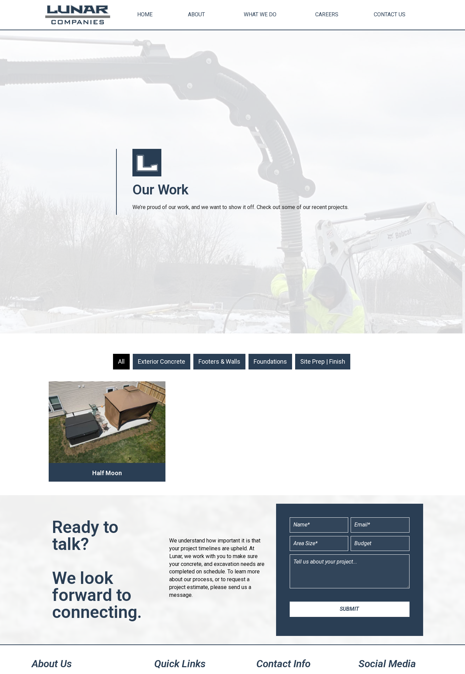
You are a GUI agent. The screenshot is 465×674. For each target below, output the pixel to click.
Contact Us (389, 14)
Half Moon (107, 473)
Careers (326, 14)
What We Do (260, 14)
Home (145, 14)
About (196, 14)
